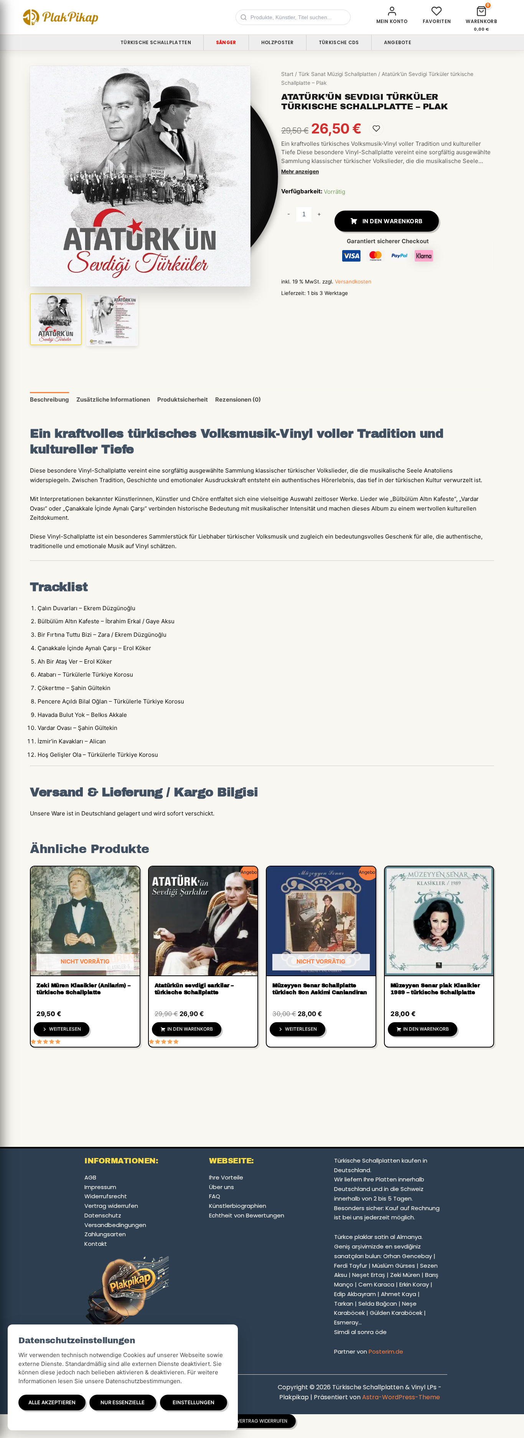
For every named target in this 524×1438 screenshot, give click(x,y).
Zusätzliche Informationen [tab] (113, 399)
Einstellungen (193, 1402)
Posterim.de (386, 1351)
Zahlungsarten (105, 1234)
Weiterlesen (65, 1029)
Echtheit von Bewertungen (246, 1215)
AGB (90, 1177)
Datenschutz (102, 1215)
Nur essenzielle (123, 1402)
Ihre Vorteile (226, 1177)
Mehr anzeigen (300, 171)
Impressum (100, 1187)
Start (287, 74)
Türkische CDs (339, 42)
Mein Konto (392, 21)
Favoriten (437, 21)
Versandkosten (353, 281)
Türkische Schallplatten (155, 42)
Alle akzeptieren (52, 1402)
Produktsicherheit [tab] (182, 399)
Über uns (221, 1187)
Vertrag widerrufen (111, 1206)
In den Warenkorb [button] (190, 1029)
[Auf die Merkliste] (376, 128)
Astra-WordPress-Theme (401, 1397)
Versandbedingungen (115, 1225)
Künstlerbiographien (237, 1206)
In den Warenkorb (393, 221)
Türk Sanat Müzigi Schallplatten (337, 74)
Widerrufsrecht (105, 1196)
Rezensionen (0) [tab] (238, 399)
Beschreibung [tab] (49, 399)
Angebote (397, 42)
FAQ (214, 1196)
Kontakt (95, 1244)
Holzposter (277, 42)
